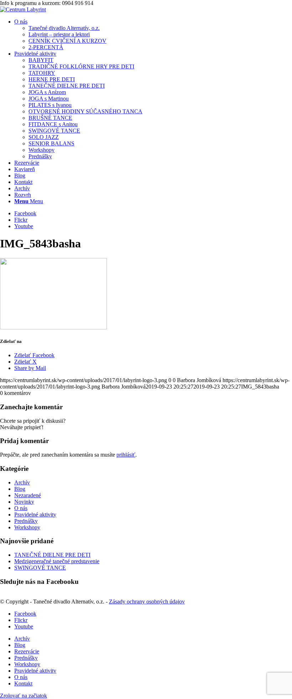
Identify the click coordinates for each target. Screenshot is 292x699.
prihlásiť (125, 455)
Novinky (24, 502)
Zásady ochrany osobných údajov (147, 601)
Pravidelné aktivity (35, 515)
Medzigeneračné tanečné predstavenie (56, 561)
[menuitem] (153, 35)
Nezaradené (27, 495)
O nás (20, 508)
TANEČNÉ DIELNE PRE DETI (52, 555)
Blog (19, 489)
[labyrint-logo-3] (23, 9)
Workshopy (27, 527)
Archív (22, 482)
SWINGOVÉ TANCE (40, 568)
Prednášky (26, 521)
